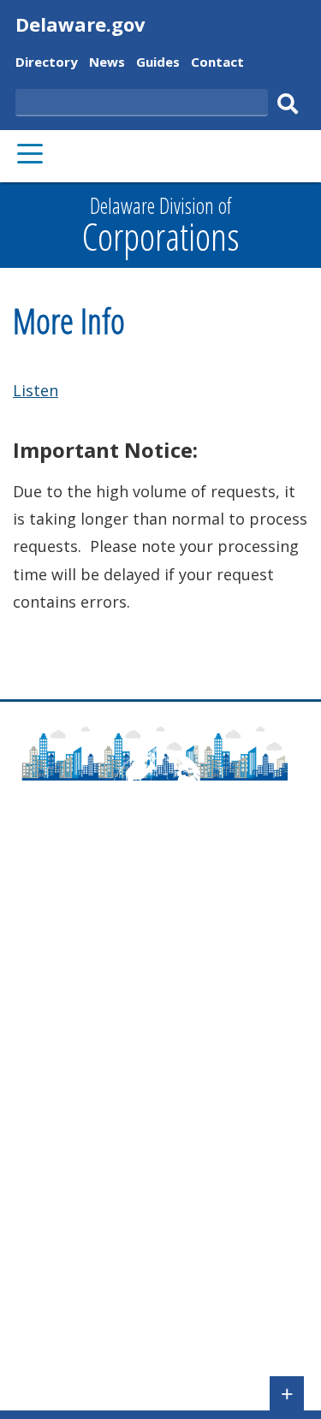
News (107, 63)
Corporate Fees (64, 1256)
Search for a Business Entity (104, 1149)
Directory (46, 63)
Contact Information (80, 968)
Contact (217, 63)
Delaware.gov (80, 24)
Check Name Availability (91, 1124)
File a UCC (46, 1100)
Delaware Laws (65, 992)
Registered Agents (74, 1330)
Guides (158, 63)
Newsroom (50, 1017)
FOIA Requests (61, 1355)
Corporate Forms (70, 1232)
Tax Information (67, 1306)
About (34, 919)
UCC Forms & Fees (73, 1281)
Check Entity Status (76, 1174)
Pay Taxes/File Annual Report (109, 1075)
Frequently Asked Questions (104, 944)
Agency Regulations (78, 1042)
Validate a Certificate (80, 1199)
